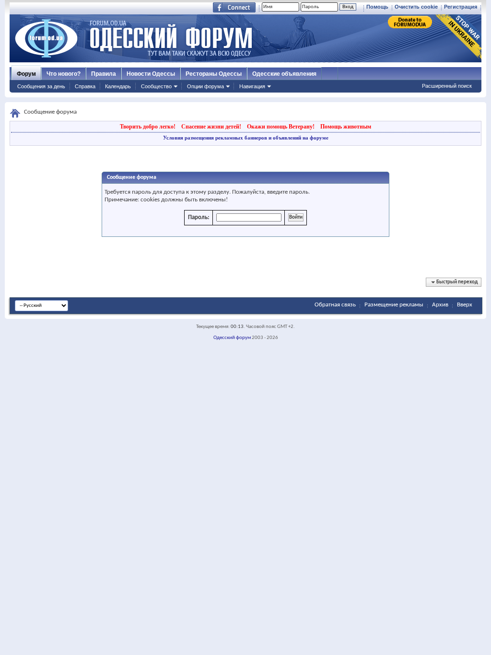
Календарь (118, 86)
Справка (85, 86)
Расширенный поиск (447, 86)
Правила (103, 73)
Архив (440, 305)
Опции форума (205, 86)
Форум (26, 73)
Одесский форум (232, 337)
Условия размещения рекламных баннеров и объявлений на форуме (245, 137)
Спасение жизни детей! (211, 126)
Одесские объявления (284, 73)
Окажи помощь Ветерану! (281, 126)
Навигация (252, 86)
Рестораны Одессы (214, 73)
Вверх (464, 305)
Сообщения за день (41, 86)
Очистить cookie (416, 7)
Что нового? (64, 73)
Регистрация (460, 7)
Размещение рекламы (393, 305)
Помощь (377, 7)
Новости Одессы (151, 73)
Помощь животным (345, 126)
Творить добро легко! (147, 126)
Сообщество (156, 86)
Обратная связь (335, 305)
